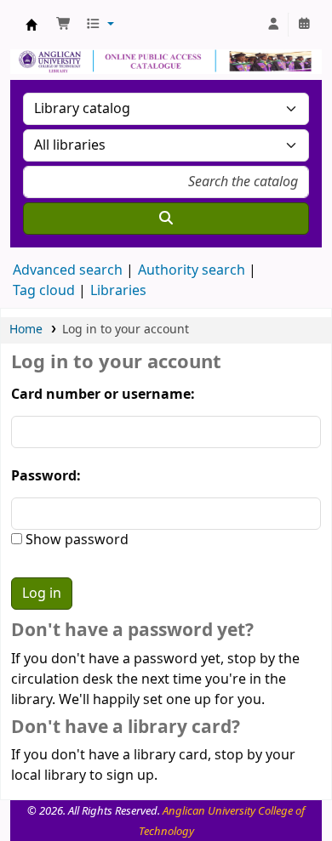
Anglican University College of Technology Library (31, 25)
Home (26, 329)
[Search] (166, 218)
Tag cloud (44, 291)
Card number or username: (103, 394)
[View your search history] (303, 25)
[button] (63, 25)
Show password (75, 540)
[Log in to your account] (273, 25)
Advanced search (68, 270)
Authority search (191, 270)
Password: (46, 476)
